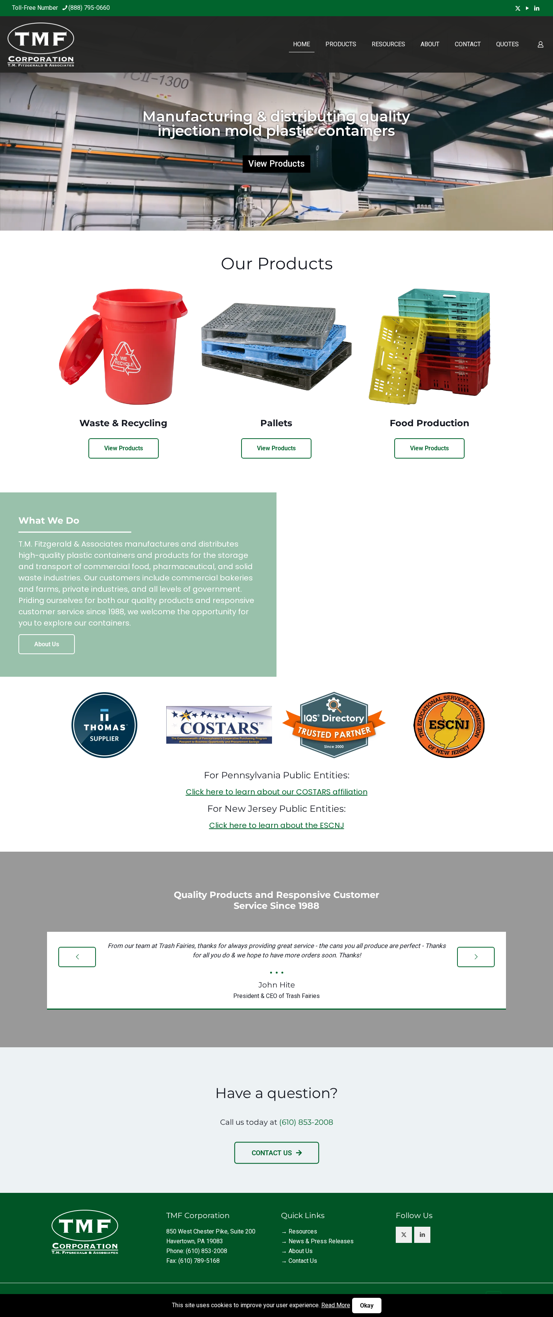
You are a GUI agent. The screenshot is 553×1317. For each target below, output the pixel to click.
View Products (276, 164)
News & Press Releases (321, 1241)
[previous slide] (77, 957)
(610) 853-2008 (306, 1122)
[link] (104, 725)
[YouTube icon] (527, 8)
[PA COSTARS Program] (219, 725)
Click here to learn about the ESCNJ (276, 825)
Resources (303, 1231)
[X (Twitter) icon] (518, 8)
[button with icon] (404, 1235)
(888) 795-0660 (89, 7)
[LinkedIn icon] (536, 8)
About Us (301, 1251)
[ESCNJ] (449, 725)
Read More (335, 1305)
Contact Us (303, 1260)
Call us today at (249, 1122)
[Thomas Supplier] (104, 725)
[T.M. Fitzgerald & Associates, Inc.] (41, 44)
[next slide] (476, 957)
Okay (367, 1305)
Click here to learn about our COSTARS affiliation (277, 792)
